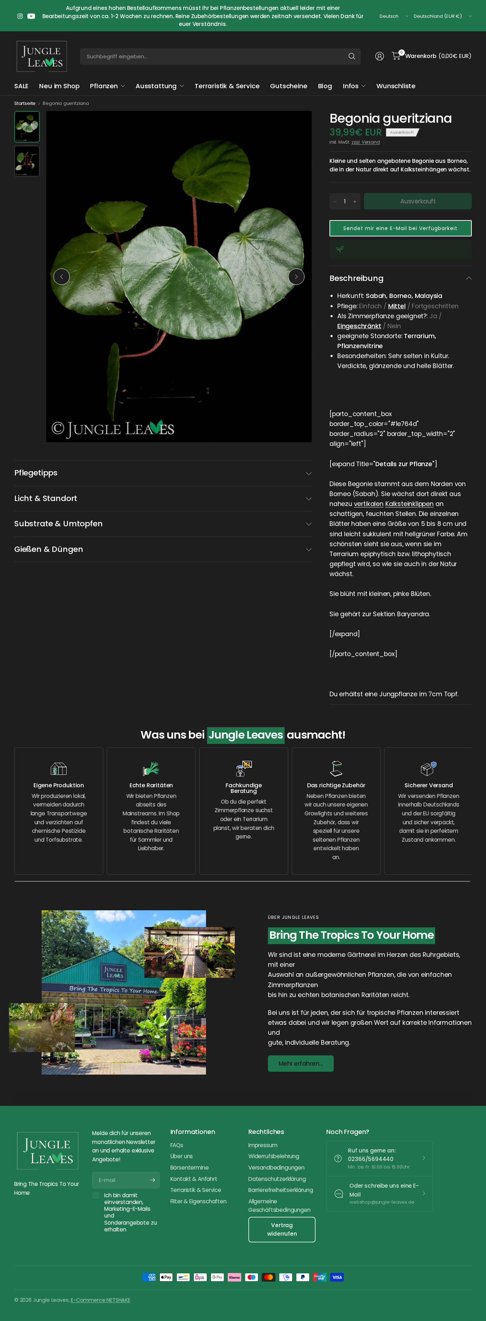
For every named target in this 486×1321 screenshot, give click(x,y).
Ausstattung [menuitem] (156, 85)
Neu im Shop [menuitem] (59, 85)
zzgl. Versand (366, 142)
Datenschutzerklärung (277, 1179)
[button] (400, 228)
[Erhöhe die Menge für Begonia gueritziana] (354, 201)
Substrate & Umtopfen (58, 523)
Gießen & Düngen (48, 549)
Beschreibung (356, 278)
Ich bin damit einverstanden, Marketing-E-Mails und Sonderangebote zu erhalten (130, 1212)
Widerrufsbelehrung (273, 1156)
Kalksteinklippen (409, 504)
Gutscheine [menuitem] (288, 85)
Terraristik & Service (195, 1190)
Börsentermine (189, 1167)
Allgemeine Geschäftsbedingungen (279, 1206)
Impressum (262, 1145)
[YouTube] (31, 16)
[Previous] (61, 276)
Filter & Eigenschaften (198, 1201)
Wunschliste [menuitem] (396, 85)
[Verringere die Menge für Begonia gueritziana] (335, 201)
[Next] (296, 276)
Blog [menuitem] (325, 85)
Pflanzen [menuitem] (104, 85)
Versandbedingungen (276, 1167)
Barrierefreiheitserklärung (280, 1190)
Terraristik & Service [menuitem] (227, 85)
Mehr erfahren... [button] (301, 1063)
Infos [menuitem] (351, 85)
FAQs (176, 1145)
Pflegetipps (36, 472)
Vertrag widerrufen (282, 1229)
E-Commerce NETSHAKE (100, 1300)
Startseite (25, 103)
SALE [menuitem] (21, 85)
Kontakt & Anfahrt (193, 1179)
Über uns (181, 1156)
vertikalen (369, 504)
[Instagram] (20, 16)
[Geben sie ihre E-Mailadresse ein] (153, 1180)
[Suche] (352, 56)
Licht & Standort (45, 498)
